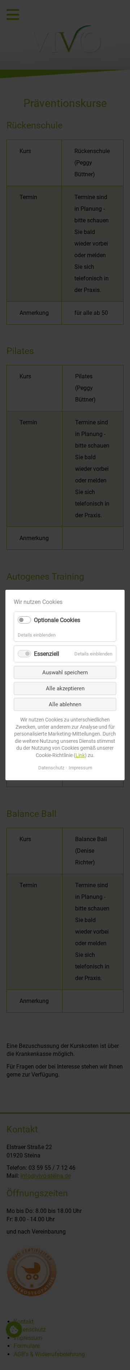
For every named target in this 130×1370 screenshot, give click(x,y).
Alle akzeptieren (65, 688)
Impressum (80, 767)
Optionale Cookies (57, 620)
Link (80, 755)
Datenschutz (51, 767)
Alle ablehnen (65, 704)
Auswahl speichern (65, 672)
